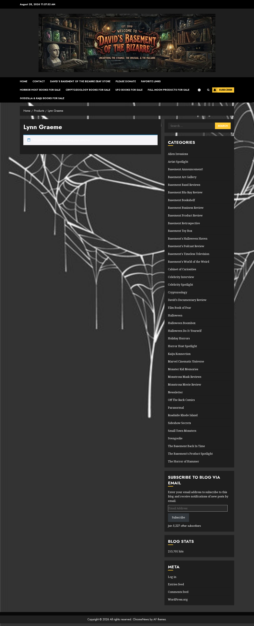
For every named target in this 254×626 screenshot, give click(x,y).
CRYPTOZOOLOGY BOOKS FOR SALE (88, 90)
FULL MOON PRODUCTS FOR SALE (168, 90)
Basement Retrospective (184, 223)
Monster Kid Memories (183, 369)
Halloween (175, 315)
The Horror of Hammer (183, 461)
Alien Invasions (178, 154)
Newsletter (175, 392)
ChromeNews (141, 619)
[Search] (208, 90)
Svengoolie (175, 438)
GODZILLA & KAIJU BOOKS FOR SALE (42, 98)
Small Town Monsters (182, 431)
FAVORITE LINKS (151, 81)
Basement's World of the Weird (188, 262)
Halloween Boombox (181, 323)
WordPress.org (178, 599)
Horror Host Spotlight (182, 346)
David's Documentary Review (187, 300)
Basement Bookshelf (181, 200)
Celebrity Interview (181, 277)
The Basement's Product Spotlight (190, 454)
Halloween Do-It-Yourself (184, 331)
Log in (172, 577)
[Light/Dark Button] (200, 90)
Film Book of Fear (179, 308)
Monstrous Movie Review (184, 384)
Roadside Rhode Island (183, 415)
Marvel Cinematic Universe (186, 361)
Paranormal (176, 408)
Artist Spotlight (178, 162)
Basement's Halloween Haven (187, 238)
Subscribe (225, 90)
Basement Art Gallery (182, 177)
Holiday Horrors (179, 338)
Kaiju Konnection (179, 354)
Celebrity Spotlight (180, 284)
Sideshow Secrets (179, 423)
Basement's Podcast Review (186, 246)
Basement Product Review (185, 215)
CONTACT (38, 81)
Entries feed (176, 584)
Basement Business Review (186, 208)
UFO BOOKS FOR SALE (129, 90)
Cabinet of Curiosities (182, 269)
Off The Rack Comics (181, 400)
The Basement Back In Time (186, 446)
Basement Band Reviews (184, 185)
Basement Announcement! (185, 169)
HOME (23, 81)
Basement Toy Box (180, 231)
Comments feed (178, 592)
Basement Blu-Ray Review (185, 192)
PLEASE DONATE (126, 81)
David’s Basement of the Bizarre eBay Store (80, 81)
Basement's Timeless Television (188, 254)
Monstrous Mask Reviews (184, 377)
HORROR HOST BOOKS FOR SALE (40, 90)
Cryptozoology (177, 292)
